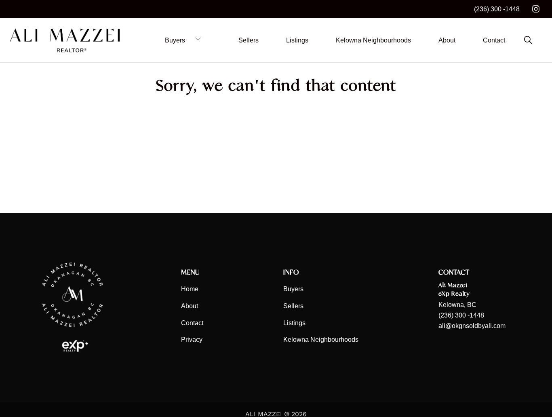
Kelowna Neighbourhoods (320, 339)
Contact (192, 323)
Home (189, 289)
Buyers (293, 289)
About (189, 306)
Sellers (293, 306)
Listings (294, 323)
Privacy (191, 339)
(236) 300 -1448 (497, 9)
